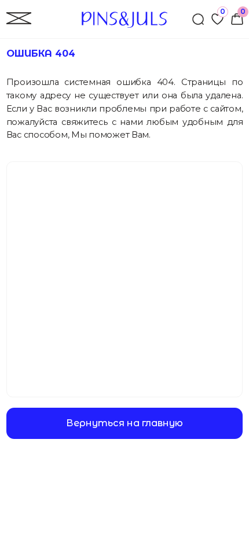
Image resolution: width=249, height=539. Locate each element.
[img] (237, 19)
